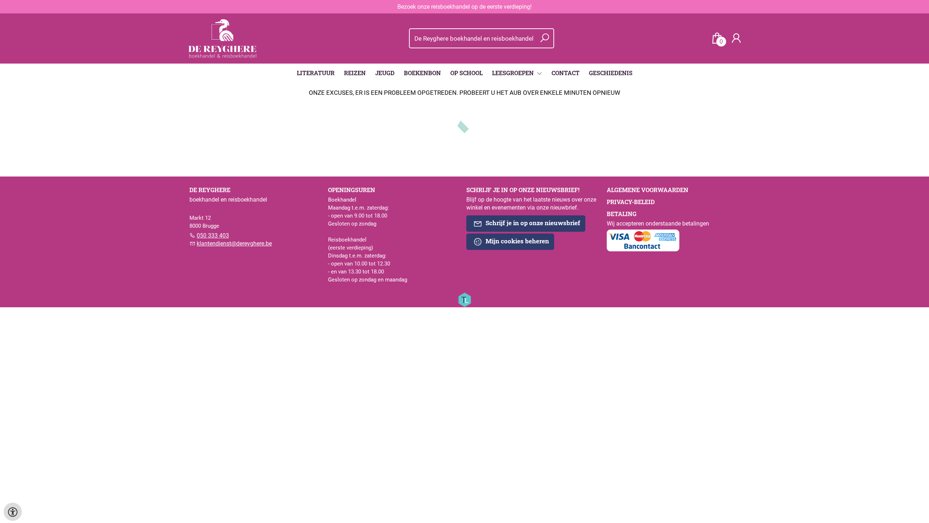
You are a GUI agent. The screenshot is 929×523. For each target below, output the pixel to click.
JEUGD (384, 73)
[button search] (544, 38)
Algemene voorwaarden (647, 190)
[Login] (736, 38)
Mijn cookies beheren (516, 241)
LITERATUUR (316, 73)
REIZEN (355, 73)
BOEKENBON (422, 73)
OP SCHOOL (466, 73)
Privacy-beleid (631, 202)
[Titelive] (464, 299)
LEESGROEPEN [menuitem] (513, 73)
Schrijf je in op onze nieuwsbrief (532, 223)
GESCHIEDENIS (611, 73)
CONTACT (566, 73)
